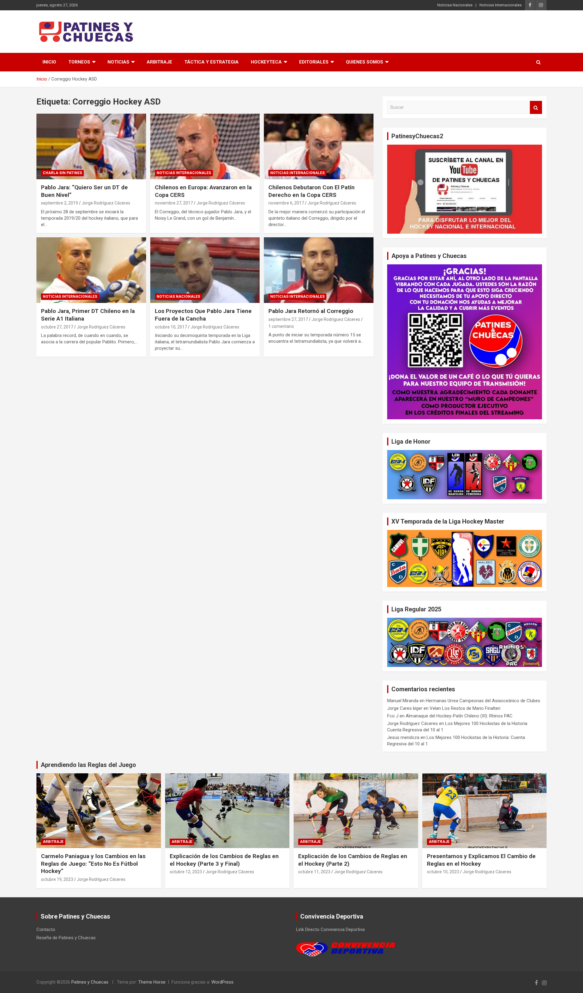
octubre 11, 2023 (314, 871)
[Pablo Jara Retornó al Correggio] (319, 270)
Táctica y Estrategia (211, 62)
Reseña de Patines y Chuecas (66, 937)
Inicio (49, 62)
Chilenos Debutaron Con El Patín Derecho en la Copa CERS (311, 191)
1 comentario (281, 326)
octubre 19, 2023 (57, 879)
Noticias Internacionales (500, 5)
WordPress (222, 982)
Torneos (79, 62)
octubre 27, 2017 (57, 327)
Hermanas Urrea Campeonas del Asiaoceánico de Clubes (483, 700)
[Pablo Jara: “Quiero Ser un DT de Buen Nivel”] (91, 146)
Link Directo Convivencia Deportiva (330, 929)
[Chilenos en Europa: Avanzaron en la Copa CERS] (205, 146)
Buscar (536, 107)
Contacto (45, 929)
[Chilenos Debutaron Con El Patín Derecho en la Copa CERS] (319, 146)
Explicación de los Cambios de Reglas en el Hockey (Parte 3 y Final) (224, 860)
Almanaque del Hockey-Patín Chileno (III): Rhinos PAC (459, 716)
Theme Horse (151, 982)
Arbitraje (159, 62)
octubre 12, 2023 (186, 871)
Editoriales (314, 62)
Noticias (118, 62)
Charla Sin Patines (62, 173)
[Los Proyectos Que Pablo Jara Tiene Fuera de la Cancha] (205, 270)
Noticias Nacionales (454, 5)
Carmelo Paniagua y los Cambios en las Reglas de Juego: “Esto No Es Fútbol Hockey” (93, 863)
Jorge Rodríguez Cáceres (106, 203)
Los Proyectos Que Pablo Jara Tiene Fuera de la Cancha (203, 315)
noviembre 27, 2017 (174, 203)
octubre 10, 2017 (171, 327)
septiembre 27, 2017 (288, 319)
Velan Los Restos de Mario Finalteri (465, 708)
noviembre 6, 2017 (286, 203)
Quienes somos (364, 62)
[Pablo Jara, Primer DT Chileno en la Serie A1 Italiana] (91, 270)
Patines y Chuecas (89, 982)
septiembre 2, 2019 (59, 203)
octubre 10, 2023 (443, 871)
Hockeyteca (266, 62)
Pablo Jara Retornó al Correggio (310, 311)
